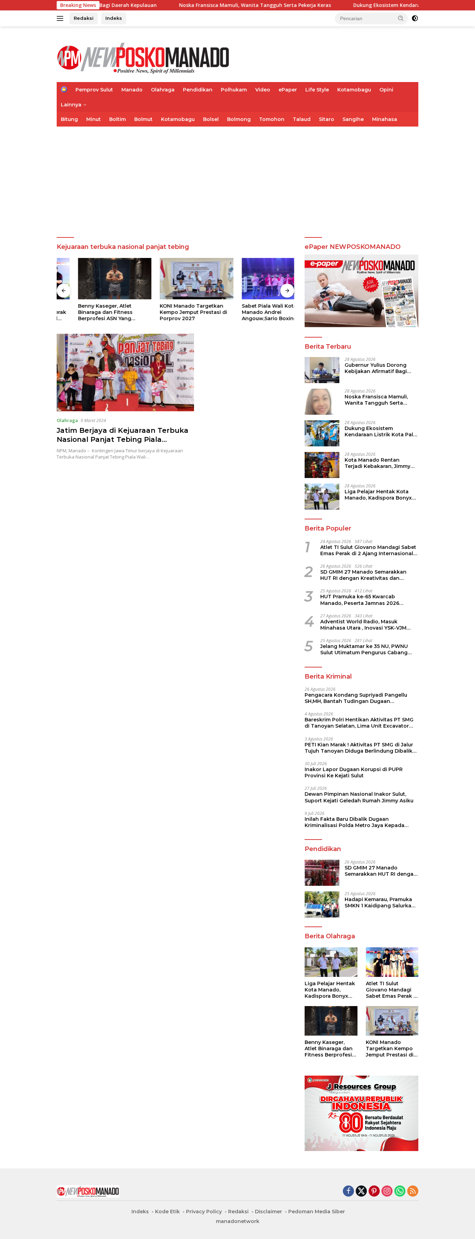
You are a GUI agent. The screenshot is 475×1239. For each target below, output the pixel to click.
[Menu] (61, 18)
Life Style (317, 90)
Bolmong (239, 119)
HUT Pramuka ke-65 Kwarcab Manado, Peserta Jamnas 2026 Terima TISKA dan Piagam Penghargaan (359, 599)
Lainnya (71, 105)
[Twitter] (361, 1191)
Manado (132, 90)
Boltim (117, 119)
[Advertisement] (237, 178)
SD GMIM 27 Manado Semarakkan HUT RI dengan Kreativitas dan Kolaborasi (363, 575)
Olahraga (163, 90)
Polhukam (234, 90)
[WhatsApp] (399, 1191)
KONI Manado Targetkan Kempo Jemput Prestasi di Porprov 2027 (172, 312)
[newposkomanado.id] (144, 57)
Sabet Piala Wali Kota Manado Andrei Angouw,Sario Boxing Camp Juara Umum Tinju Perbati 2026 (256, 312)
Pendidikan (197, 90)
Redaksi (84, 18)
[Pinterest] (374, 1191)
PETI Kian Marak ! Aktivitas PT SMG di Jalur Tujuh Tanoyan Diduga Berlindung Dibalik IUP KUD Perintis (359, 748)
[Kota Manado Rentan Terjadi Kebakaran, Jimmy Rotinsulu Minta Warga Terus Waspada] (322, 465)
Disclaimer (268, 1211)
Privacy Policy (204, 1211)
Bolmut (143, 119)
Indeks (113, 18)
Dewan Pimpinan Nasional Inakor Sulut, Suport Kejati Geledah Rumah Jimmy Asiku (359, 797)
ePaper (288, 90)
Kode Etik (167, 1211)
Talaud (302, 119)
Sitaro (326, 119)
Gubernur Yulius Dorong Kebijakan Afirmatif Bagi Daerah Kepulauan (376, 368)
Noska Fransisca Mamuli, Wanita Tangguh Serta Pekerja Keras (183, 5)
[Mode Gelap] (414, 18)
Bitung (69, 119)
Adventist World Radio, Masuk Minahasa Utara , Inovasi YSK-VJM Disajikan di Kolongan (363, 624)
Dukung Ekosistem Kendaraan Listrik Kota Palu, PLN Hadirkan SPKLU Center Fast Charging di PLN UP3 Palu (381, 431)
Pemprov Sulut (94, 90)
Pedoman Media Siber (316, 1211)
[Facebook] (348, 1191)
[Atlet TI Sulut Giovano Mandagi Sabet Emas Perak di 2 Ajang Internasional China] (392, 962)
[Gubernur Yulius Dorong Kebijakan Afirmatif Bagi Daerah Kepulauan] (322, 370)
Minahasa (384, 119)
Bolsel (211, 119)
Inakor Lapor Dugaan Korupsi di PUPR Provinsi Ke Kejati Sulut (354, 772)
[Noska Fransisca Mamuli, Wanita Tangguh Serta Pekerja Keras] (322, 402)
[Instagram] (387, 1191)
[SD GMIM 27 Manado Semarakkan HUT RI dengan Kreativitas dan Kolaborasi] (322, 873)
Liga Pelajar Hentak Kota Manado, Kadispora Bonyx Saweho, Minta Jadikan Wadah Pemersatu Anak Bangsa (378, 494)
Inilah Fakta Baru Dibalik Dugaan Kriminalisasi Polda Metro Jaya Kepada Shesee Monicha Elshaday (354, 822)
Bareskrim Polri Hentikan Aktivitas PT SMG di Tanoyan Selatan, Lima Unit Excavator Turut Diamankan (359, 722)
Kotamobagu (354, 90)
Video (262, 90)
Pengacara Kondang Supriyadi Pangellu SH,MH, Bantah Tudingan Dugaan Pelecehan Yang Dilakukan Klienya (356, 698)
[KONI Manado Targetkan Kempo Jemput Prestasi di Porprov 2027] (175, 278)
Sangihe (353, 119)
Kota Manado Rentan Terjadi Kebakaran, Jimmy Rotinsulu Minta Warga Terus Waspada (377, 463)
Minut (93, 119)
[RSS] (412, 1191)
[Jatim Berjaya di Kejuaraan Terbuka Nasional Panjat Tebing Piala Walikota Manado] (125, 372)
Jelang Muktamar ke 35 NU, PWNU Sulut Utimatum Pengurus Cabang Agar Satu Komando (364, 649)
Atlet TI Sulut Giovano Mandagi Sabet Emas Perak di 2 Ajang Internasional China (368, 550)
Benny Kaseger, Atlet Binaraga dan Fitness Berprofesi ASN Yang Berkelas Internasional (86, 312)
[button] (401, 18)
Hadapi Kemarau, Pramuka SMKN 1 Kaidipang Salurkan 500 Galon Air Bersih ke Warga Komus (380, 902)
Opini (386, 90)
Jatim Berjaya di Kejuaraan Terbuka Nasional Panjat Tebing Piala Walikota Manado (122, 439)
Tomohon (271, 119)
